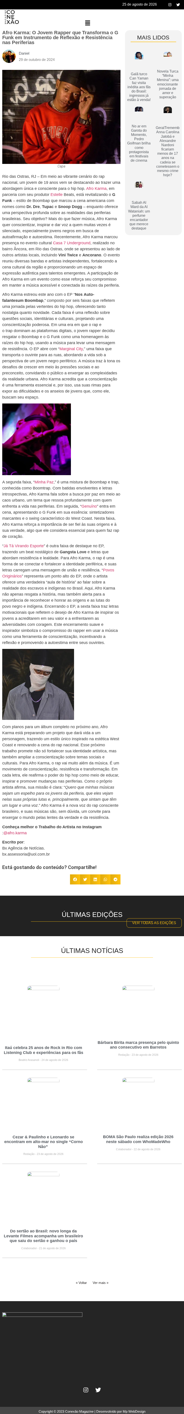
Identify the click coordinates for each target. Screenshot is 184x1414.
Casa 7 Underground (71, 243)
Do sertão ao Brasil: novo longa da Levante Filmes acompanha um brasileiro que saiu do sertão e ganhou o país (43, 1236)
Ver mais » (100, 1283)
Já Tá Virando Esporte (24, 546)
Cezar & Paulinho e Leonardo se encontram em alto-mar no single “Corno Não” (43, 1142)
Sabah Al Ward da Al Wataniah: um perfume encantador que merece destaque (139, 215)
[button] (87, 23)
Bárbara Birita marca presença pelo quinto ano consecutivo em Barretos (138, 1045)
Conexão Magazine (79, 1411)
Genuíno (89, 506)
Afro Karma (96, 188)
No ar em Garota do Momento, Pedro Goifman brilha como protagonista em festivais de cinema (139, 143)
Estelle (56, 194)
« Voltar (81, 1283)
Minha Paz (44, 482)
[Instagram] (169, 4)
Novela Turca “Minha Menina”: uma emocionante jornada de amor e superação (168, 84)
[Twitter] (178, 4)
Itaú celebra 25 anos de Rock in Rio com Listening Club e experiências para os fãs (43, 1050)
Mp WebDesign (134, 1411)
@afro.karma (15, 833)
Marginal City (71, 349)
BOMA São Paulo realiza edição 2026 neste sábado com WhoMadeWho (138, 1139)
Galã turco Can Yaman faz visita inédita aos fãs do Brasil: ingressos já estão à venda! (139, 87)
